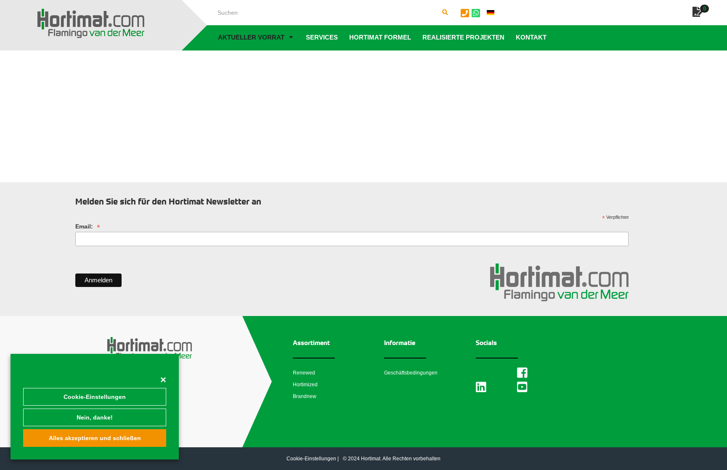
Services (322, 37)
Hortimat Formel (380, 37)
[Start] (91, 23)
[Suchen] (445, 12)
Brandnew (304, 396)
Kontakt (531, 37)
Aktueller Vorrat (251, 37)
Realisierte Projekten (463, 37)
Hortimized (305, 385)
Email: (87, 227)
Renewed (304, 373)
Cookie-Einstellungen (95, 396)
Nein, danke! (95, 417)
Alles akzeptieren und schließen (95, 438)
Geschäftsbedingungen (411, 373)
